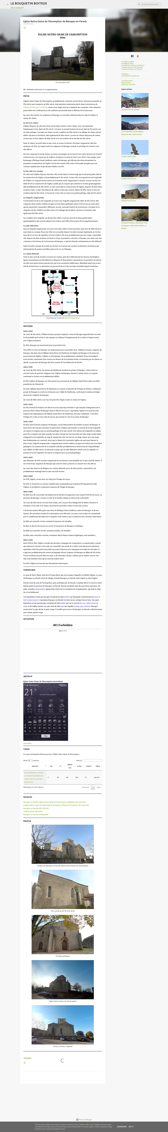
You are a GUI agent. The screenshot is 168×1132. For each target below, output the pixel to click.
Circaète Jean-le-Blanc (128, 156)
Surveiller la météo (127, 62)
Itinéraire (35, 766)
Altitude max (69, 766)
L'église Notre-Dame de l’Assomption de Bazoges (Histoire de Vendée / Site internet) (56, 805)
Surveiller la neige (127, 63)
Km (51, 766)
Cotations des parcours (128, 178)
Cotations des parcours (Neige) (131, 69)
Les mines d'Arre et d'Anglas (130, 109)
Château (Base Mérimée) (32, 811)
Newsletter (125, 74)
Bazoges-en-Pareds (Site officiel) (36, 808)
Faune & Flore (126, 82)
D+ (60, 766)
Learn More (122, 1127)
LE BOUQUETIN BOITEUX (28, 3)
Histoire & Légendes (128, 84)
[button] (24, 27)
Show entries (31, 760)
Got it (131, 1127)
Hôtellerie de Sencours (128, 200)
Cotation (88, 766)
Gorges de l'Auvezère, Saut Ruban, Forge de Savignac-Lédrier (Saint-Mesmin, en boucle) (134, 225)
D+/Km (79, 766)
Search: (79, 760)
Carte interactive (127, 81)
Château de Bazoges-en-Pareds (35, 107)
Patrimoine (27, 1058)
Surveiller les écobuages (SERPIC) (132, 65)
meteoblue (27, 743)
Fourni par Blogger (85, 1120)
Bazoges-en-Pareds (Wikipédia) (35, 814)
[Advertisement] (62, 1100)
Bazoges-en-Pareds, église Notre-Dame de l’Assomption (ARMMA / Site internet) (54, 802)
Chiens (98, 766)
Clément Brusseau (72, 318)
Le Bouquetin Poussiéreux (130, 76)
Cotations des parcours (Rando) (132, 67)
